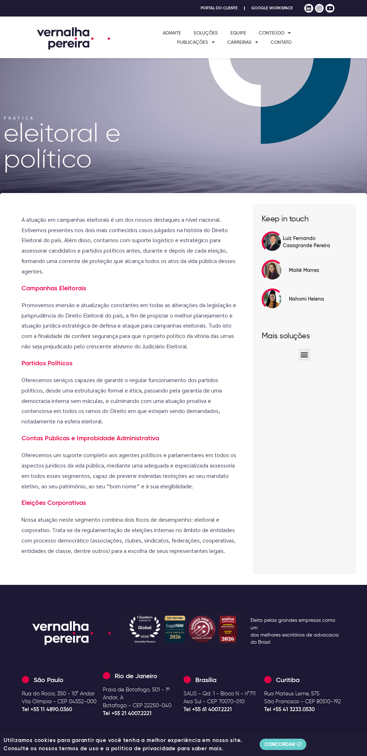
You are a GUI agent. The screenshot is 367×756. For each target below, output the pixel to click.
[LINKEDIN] (308, 8)
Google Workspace (272, 8)
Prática (19, 118)
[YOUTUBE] (329, 8)
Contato (281, 42)
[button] (304, 355)
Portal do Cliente (219, 8)
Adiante (172, 33)
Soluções (206, 33)
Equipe (238, 33)
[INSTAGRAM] (319, 8)
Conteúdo (271, 33)
